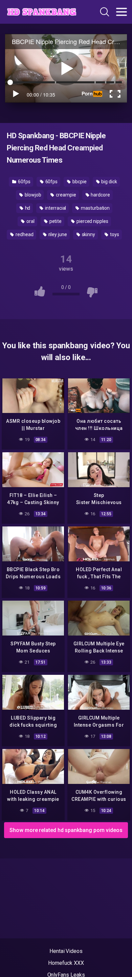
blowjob (32, 195)
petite (55, 221)
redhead (24, 234)
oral (30, 221)
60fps (23, 181)
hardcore (100, 195)
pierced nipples (91, 221)
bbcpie (78, 181)
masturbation (95, 208)
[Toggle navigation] (121, 12)
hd (27, 208)
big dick (108, 181)
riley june (57, 234)
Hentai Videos (66, 951)
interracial (55, 208)
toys (114, 234)
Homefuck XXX (66, 963)
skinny (88, 234)
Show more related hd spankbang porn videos (66, 830)
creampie (65, 195)
